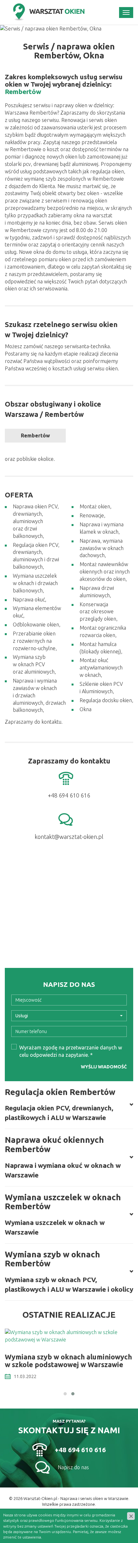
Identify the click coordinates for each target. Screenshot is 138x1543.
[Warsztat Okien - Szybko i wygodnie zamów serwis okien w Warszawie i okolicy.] (48, 12)
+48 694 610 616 (80, 1449)
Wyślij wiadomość (104, 1066)
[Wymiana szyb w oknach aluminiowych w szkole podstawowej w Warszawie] (69, 1336)
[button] (65, 1394)
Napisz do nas (73, 1467)
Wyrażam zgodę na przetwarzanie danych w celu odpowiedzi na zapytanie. (70, 1051)
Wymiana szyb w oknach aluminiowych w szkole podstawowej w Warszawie (68, 1360)
